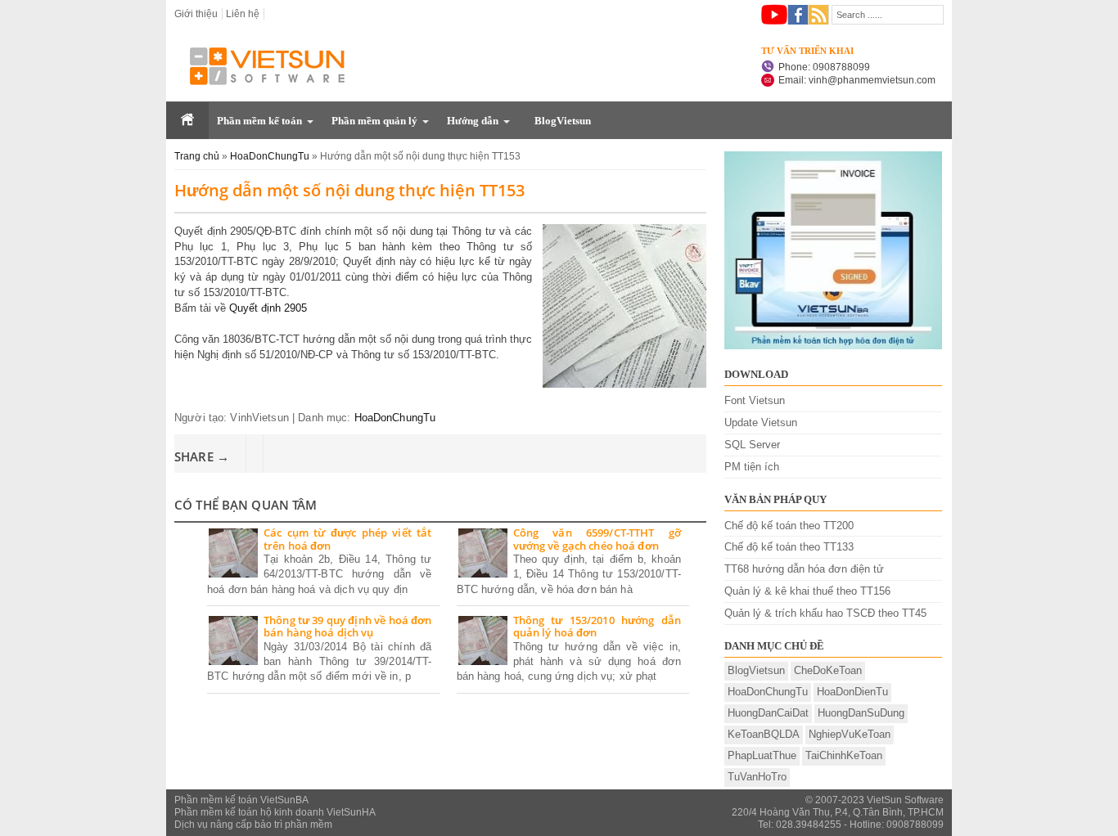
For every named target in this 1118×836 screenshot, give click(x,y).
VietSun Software (905, 800)
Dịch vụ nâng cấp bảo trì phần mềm (253, 824)
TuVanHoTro (757, 777)
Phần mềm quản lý (374, 121)
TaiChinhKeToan (843, 755)
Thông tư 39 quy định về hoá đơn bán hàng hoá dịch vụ (348, 627)
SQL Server (752, 444)
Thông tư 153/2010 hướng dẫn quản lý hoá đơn (597, 627)
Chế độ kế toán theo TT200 (789, 525)
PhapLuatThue (762, 755)
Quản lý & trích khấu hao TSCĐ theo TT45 (825, 613)
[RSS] (819, 14)
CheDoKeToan (828, 670)
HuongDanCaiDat (768, 713)
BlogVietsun (562, 121)
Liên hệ (242, 14)
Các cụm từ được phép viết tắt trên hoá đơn (348, 539)
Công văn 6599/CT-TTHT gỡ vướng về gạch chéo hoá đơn (597, 539)
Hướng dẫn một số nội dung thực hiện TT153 (349, 190)
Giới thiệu (196, 14)
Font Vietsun (754, 400)
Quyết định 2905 (268, 308)
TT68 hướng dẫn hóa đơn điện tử (804, 569)
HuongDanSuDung (861, 713)
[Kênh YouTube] (774, 14)
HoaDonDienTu (852, 691)
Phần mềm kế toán (259, 121)
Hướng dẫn (472, 121)
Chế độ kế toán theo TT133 (789, 547)
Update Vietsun (760, 422)
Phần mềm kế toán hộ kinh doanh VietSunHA (275, 812)
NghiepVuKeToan (849, 734)
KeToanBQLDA (764, 734)
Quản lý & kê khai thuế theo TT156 (807, 591)
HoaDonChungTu (395, 417)
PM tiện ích (751, 467)
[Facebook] (798, 14)
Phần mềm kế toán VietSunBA (241, 800)
